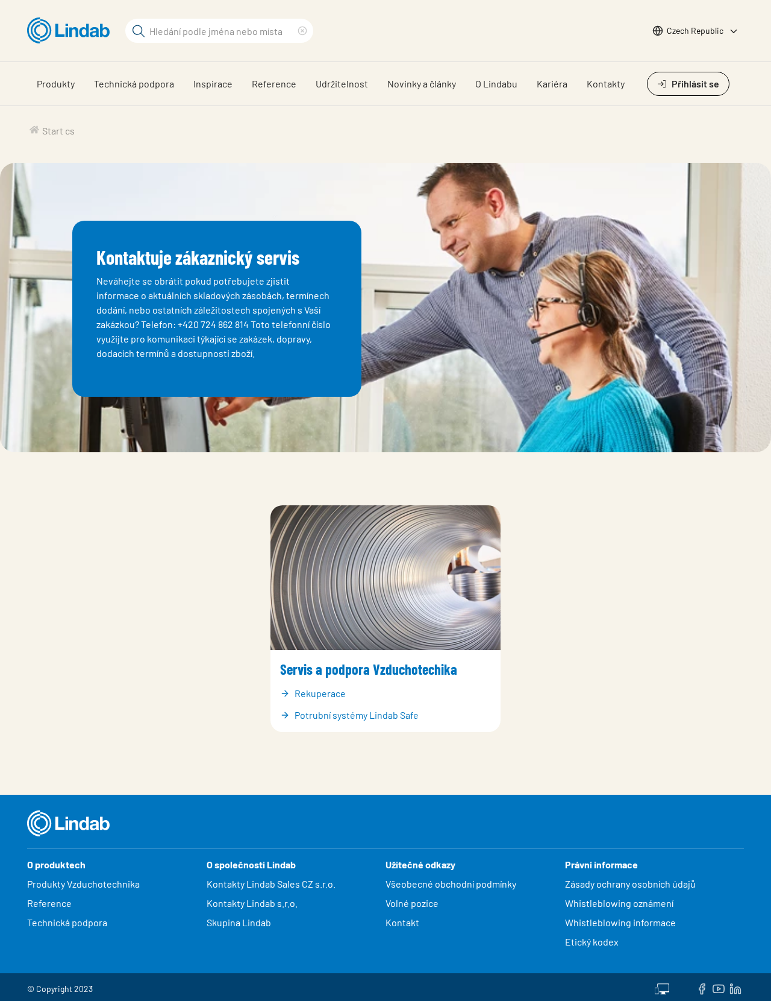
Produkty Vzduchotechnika (83, 883)
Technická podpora (134, 83)
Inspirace (213, 83)
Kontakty (606, 83)
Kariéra (552, 83)
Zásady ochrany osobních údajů (630, 883)
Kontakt (402, 922)
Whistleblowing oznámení (619, 903)
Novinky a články (421, 83)
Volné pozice (413, 903)
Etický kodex (592, 941)
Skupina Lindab (239, 922)
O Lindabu (496, 83)
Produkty (56, 83)
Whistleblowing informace (620, 922)
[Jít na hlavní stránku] (71, 30)
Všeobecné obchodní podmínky (451, 883)
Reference (274, 83)
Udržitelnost (342, 83)
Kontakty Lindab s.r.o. (252, 903)
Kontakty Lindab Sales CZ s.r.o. (271, 883)
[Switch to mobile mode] (662, 987)
